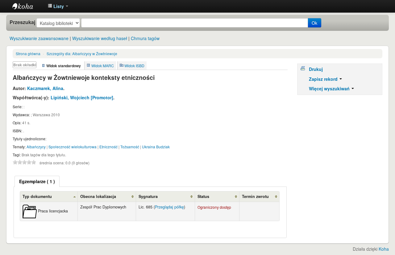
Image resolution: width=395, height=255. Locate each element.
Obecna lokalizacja (98, 196)
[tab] (37, 181)
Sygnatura (148, 196)
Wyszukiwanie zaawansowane (39, 38)
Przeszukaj (22, 22)
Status (203, 196)
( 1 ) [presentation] (37, 181)
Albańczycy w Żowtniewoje (82, 53)
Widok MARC (102, 65)
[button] (58, 6)
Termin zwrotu (255, 196)
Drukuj (316, 69)
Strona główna (28, 53)
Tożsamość (129, 146)
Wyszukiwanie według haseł (99, 38)
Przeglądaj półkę (169, 207)
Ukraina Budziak (156, 146)
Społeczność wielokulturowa (72, 146)
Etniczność (108, 146)
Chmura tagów (145, 38)
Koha (384, 249)
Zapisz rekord (324, 79)
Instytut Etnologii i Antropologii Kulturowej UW (27, 6)
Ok (314, 23)
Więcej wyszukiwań (330, 88)
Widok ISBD (134, 65)
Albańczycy (36, 146)
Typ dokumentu (37, 196)
